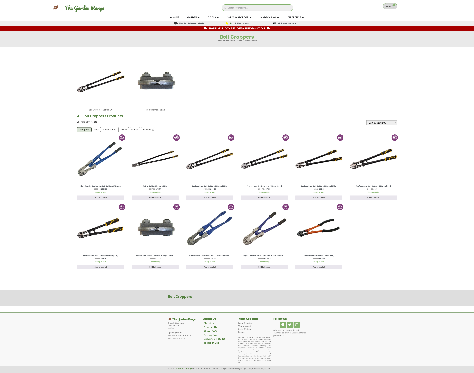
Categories (84, 129)
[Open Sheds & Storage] (250, 17)
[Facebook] (283, 325)
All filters (146, 129)
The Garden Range (84, 7)
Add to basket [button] (101, 197)
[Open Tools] (217, 17)
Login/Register (245, 323)
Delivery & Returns (214, 339)
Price (96, 129)
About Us (209, 323)
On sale (123, 129)
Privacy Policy (212, 335)
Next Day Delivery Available (191, 23)
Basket (241, 332)
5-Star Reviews (239, 23)
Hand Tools (229, 41)
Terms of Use (211, 343)
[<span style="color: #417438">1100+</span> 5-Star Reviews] (226, 23)
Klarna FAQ (210, 331)
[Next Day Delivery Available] (176, 23)
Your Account (244, 326)
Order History (244, 329)
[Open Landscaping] (278, 17)
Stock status (109, 129)
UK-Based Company (287, 23)
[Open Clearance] (303, 17)
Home (219, 41)
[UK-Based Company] (274, 23)
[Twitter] (290, 325)
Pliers (239, 41)
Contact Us (210, 327)
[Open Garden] (198, 17)
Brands (134, 129)
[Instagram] (297, 325)
